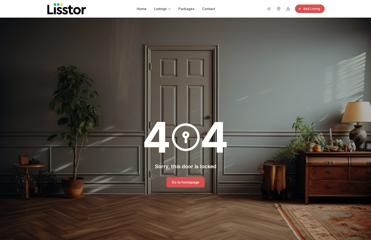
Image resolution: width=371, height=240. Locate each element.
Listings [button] (160, 9)
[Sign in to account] (288, 9)
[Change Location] (278, 9)
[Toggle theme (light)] (269, 9)
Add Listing (311, 9)
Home (141, 9)
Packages (186, 9)
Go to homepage (185, 182)
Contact (208, 9)
